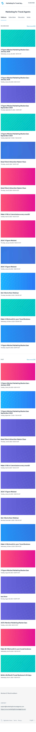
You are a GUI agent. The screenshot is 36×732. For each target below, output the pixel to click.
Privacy (20, 720)
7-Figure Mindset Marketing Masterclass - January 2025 (15, 51)
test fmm (4, 597)
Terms (15, 720)
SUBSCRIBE (31, 3)
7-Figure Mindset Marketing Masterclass (15, 345)
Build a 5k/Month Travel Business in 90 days (16, 675)
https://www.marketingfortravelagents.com (13, 709)
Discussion (21, 17)
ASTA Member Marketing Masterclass (14, 623)
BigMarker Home (8, 720)
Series (28, 17)
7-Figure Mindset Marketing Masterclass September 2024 (15, 107)
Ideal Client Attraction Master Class (13, 162)
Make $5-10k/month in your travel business (16, 649)
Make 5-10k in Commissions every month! (15, 214)
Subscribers (12, 17)
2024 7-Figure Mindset (8, 240)
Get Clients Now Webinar (10, 293)
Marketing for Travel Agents (15, 3)
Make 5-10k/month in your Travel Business (15, 319)
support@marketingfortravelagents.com (12, 706)
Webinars (3, 17)
